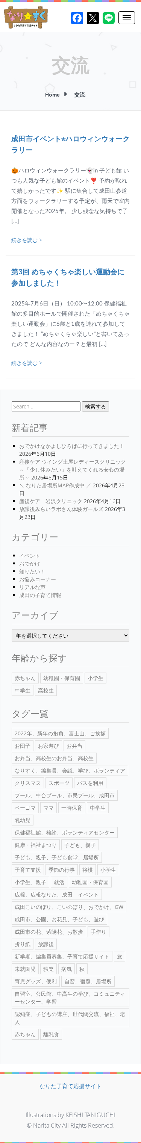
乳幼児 (22, 820)
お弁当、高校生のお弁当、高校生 (54, 758)
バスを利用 (90, 782)
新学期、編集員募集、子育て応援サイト (62, 956)
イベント (29, 555)
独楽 (48, 968)
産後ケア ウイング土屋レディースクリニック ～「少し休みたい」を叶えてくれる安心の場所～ (72, 469)
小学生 (95, 678)
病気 (66, 968)
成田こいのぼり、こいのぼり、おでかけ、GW (69, 906)
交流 (79, 95)
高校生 (46, 690)
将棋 (87, 869)
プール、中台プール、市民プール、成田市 (65, 795)
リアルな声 (32, 587)
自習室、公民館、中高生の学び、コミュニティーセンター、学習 (70, 997)
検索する (95, 406)
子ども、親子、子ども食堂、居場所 (57, 857)
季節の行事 (62, 869)
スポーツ (59, 782)
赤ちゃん (25, 678)
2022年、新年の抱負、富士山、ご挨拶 (60, 733)
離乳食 (51, 1034)
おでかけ (29, 563)
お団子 (22, 745)
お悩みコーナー (37, 579)
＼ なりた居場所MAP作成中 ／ (55, 485)
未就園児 (25, 968)
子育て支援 (28, 869)
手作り (98, 931)
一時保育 (71, 807)
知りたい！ (32, 571)
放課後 (46, 944)
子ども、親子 (80, 844)
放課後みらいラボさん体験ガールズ (61, 509)
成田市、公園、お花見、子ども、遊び (59, 919)
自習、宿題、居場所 (88, 981)
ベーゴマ (25, 807)
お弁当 (74, 745)
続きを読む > (26, 239)
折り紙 (22, 944)
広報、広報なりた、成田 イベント (57, 894)
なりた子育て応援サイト (70, 1086)
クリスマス (28, 782)
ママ (48, 807)
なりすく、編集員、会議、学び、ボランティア (70, 770)
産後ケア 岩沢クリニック (50, 501)
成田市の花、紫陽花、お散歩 (49, 931)
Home (52, 95)
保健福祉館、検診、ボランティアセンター (65, 832)
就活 (59, 882)
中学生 (22, 690)
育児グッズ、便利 (36, 981)
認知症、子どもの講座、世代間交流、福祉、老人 (70, 1017)
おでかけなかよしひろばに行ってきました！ (71, 445)
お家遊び (48, 745)
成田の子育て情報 (40, 595)
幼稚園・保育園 (61, 678)
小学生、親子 (30, 882)
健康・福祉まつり (36, 844)
